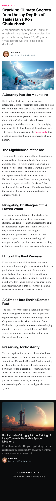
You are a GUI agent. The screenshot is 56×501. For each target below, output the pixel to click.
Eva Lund (16, 52)
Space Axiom (24, 472)
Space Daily (41, 131)
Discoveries (8, 6)
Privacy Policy (39, 476)
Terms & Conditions (21, 476)
